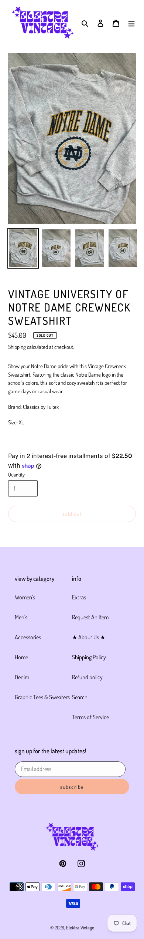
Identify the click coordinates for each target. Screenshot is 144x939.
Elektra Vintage (80, 927)
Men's (21, 617)
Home (21, 657)
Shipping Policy (89, 657)
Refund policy (87, 677)
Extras (79, 597)
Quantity (16, 474)
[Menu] (131, 22)
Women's (25, 597)
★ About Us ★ (88, 637)
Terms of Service (90, 717)
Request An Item (90, 617)
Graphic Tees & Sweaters (42, 697)
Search (80, 697)
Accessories (28, 637)
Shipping (17, 346)
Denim (22, 677)
